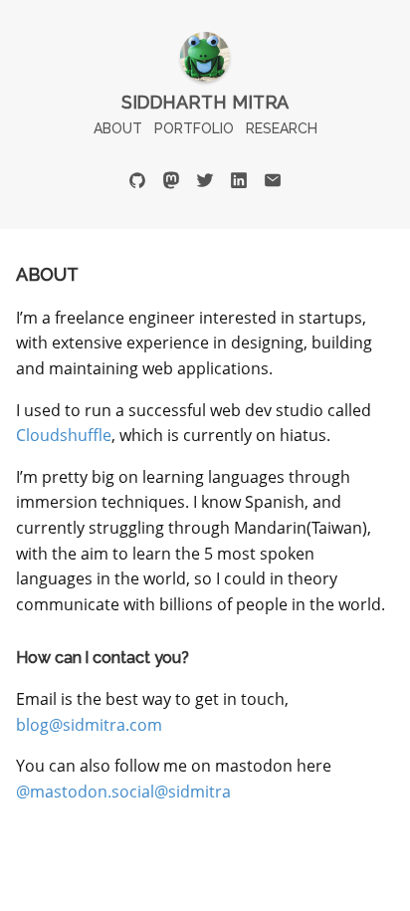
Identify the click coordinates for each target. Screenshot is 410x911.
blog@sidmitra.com (89, 725)
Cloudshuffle (63, 435)
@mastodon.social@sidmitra (123, 791)
